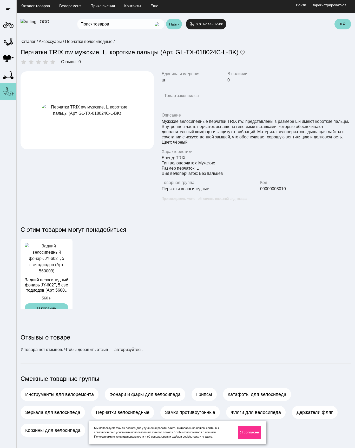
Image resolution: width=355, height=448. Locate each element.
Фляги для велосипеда (256, 412)
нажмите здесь (202, 436)
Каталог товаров (35, 6)
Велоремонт (70, 6)
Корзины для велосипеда (53, 430)
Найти (174, 24)
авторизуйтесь (128, 349)
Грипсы (204, 394)
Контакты (132, 6)
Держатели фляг (315, 412)
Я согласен (249, 432)
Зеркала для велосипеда (52, 412)
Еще (154, 6)
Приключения (102, 6)
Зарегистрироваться (329, 5)
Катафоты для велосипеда (257, 394)
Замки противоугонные (190, 412)
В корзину (46, 308)
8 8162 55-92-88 (209, 24)
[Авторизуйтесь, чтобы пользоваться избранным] (242, 53)
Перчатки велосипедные (185, 189)
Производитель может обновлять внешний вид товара (204, 199)
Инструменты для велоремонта (59, 394)
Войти (301, 5)
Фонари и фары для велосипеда (145, 394)
